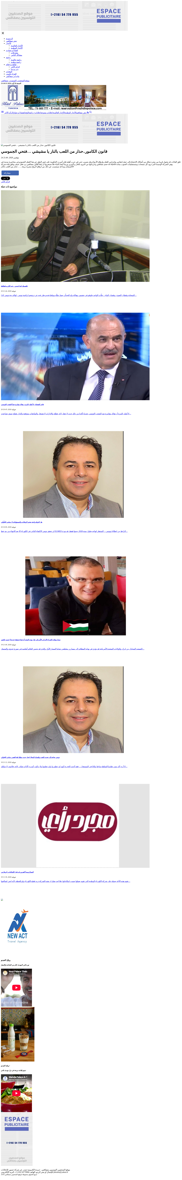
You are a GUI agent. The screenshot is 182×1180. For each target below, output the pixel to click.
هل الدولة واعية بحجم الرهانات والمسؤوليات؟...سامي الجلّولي (21, 522)
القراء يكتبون (11, 74)
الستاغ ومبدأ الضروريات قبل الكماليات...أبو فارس (17, 872)
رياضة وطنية (16, 62)
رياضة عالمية (16, 60)
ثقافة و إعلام (11, 64)
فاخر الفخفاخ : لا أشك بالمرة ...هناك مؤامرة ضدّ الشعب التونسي (22, 404)
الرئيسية (9, 39)
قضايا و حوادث (12, 50)
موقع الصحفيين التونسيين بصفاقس (15, 81)
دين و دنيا (14, 69)
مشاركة (7, 173)
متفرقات (14, 53)
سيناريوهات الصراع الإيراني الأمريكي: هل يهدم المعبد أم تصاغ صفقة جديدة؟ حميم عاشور (30, 640)
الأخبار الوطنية (17, 48)
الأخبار (8, 43)
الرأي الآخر (15, 67)
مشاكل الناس (16, 55)
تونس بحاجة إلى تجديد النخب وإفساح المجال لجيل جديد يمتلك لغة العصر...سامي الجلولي (30, 757)
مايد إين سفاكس (12, 76)
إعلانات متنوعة (47, 113)
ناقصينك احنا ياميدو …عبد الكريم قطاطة (14, 286)
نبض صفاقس (11, 41)
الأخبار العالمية (17, 46)
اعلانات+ (37, 113)
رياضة (8, 57)
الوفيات (9, 72)
